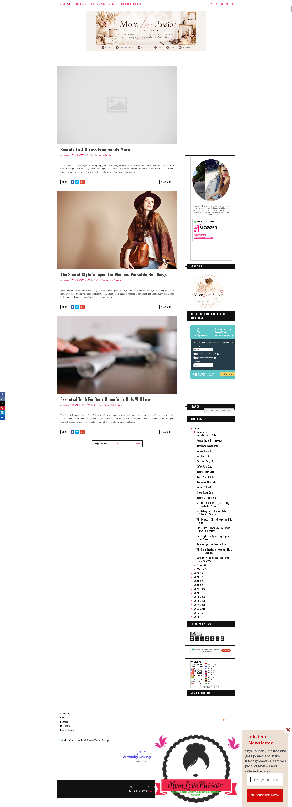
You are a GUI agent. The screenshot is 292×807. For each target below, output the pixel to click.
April (200, 565)
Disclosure (65, 726)
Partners (64, 721)
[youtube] (232, 4)
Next (138, 443)
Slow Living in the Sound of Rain (211, 544)
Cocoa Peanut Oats (205, 477)
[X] (2, 403)
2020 (197, 593)
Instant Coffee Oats (205, 487)
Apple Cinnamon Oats (206, 435)
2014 (197, 617)
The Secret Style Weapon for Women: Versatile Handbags (113, 274)
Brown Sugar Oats (204, 492)
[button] (266, 740)
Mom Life (81, 3)
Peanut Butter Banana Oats (209, 440)
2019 (197, 597)
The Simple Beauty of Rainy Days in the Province (212, 537)
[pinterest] (227, 4)
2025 (197, 573)
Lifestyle (65, 3)
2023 (197, 581)
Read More (167, 182)
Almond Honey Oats (205, 451)
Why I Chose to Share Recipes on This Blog (214, 521)
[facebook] (216, 4)
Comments (109, 155)
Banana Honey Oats (205, 472)
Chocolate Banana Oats (207, 446)
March (201, 569)
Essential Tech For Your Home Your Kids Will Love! (106, 399)
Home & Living (97, 3)
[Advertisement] (211, 105)
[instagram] (222, 4)
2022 (197, 585)
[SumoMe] (2, 417)
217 (129, 443)
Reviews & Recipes (130, 3)
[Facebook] (2, 394)
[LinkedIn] (2, 412)
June (200, 432)
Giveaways (65, 713)
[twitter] (211, 4)
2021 (197, 589)
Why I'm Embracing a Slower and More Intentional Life (214, 551)
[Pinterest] (2, 408)
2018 (197, 601)
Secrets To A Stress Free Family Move (95, 149)
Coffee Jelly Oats (204, 466)
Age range (196, 346)
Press (62, 717)
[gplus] (143, 786)
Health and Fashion (101, 280)
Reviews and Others (101, 405)
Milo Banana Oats (204, 456)
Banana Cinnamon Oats (207, 498)
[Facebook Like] (2, 399)
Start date (196, 361)
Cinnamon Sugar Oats (206, 461)
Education (97, 155)
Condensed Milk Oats (206, 482)
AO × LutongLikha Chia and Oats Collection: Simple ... (211, 512)
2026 (197, 428)
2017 (197, 605)
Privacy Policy (67, 730)
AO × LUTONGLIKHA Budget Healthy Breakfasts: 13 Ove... (212, 504)
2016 (197, 608)
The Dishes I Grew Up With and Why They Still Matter (213, 529)
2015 (197, 613)
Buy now (227, 374)
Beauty (113, 3)
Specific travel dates (206, 357)
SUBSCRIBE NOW (265, 795)
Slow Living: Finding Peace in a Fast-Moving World (213, 559)
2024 (197, 577)
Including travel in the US (207, 354)
